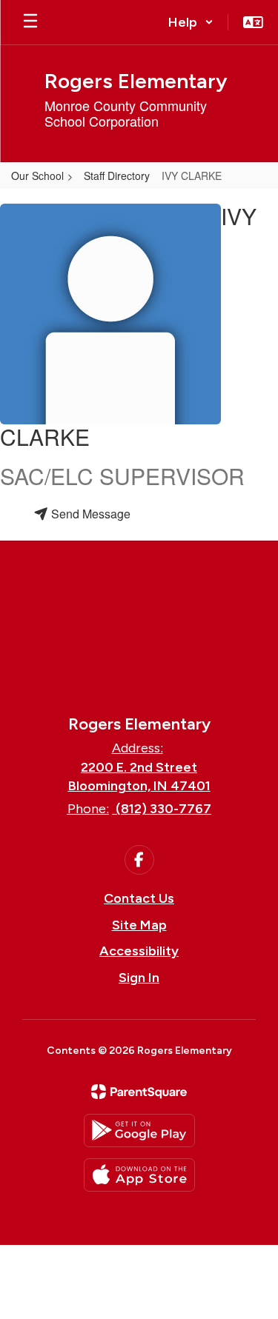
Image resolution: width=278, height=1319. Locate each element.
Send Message (89, 513)
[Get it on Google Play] (139, 1130)
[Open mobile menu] (30, 22)
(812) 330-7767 (163, 809)
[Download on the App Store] (139, 1175)
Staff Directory (117, 175)
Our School (37, 175)
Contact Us (139, 898)
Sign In (139, 977)
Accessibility (139, 951)
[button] (190, 22)
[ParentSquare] (139, 1092)
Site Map (139, 925)
